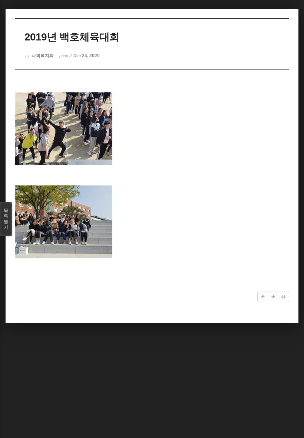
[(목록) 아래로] (273, 296)
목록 (6, 219)
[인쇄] (283, 296)
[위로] (263, 296)
